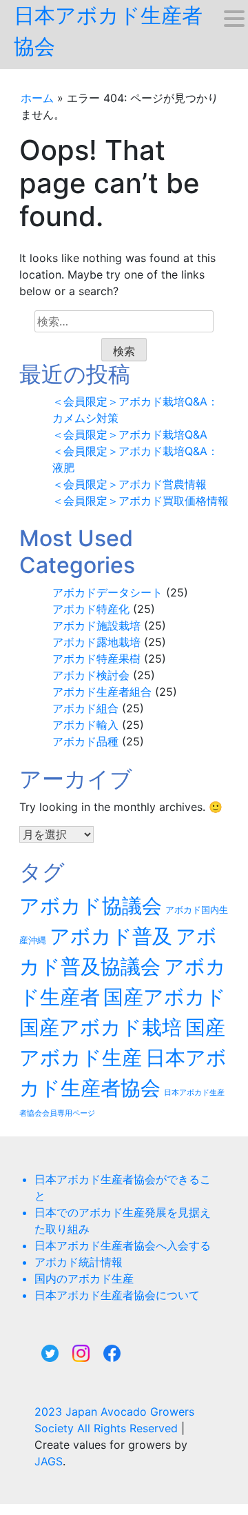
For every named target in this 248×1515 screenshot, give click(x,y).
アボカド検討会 (91, 675)
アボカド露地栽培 (96, 642)
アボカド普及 (111, 936)
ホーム (37, 98)
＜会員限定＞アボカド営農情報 (129, 484)
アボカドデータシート (107, 592)
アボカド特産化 (91, 609)
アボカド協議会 (90, 906)
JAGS (48, 1461)
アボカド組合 (85, 708)
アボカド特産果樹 (96, 658)
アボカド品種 (85, 741)
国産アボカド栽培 (100, 1027)
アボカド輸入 (85, 725)
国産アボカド (164, 997)
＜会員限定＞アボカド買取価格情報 (140, 501)
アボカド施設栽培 (96, 625)
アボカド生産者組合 (102, 692)
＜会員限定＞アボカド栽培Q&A (129, 434)
